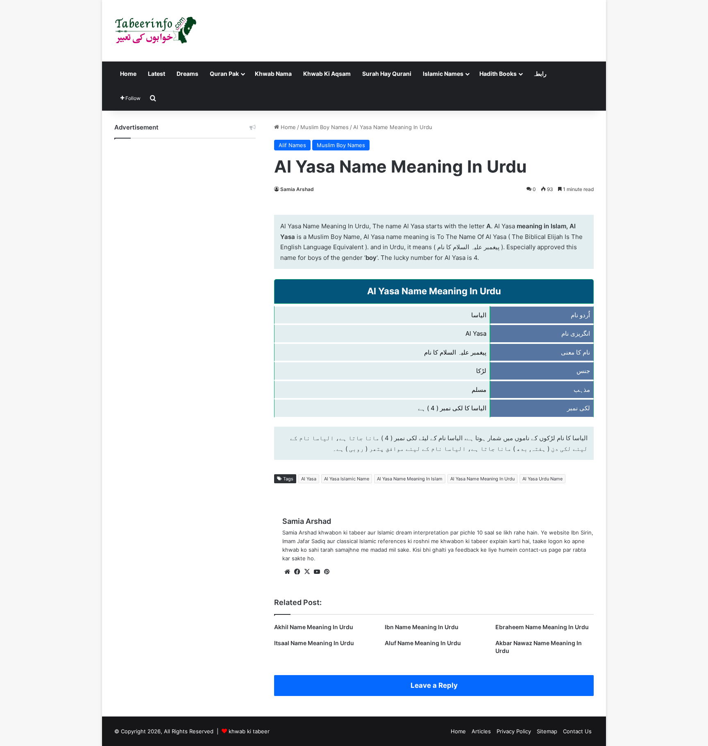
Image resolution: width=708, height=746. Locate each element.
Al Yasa (308, 479)
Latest (156, 73)
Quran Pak (224, 73)
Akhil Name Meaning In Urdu (313, 626)
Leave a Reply (434, 685)
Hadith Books (498, 73)
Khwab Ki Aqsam (327, 73)
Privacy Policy (514, 731)
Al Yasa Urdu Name (542, 479)
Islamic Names (443, 73)
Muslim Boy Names (324, 127)
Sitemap (547, 731)
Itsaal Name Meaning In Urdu (314, 642)
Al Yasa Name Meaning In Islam (409, 479)
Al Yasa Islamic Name (346, 479)
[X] (307, 572)
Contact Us (577, 731)
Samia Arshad (297, 189)
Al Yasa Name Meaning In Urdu (482, 479)
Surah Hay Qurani (386, 73)
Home (128, 73)
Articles (481, 731)
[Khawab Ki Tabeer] (155, 30)
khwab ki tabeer (249, 731)
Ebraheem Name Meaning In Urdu (542, 626)
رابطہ (540, 73)
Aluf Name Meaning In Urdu (423, 642)
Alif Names (292, 145)
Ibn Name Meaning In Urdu (421, 626)
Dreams (187, 73)
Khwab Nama (273, 73)
